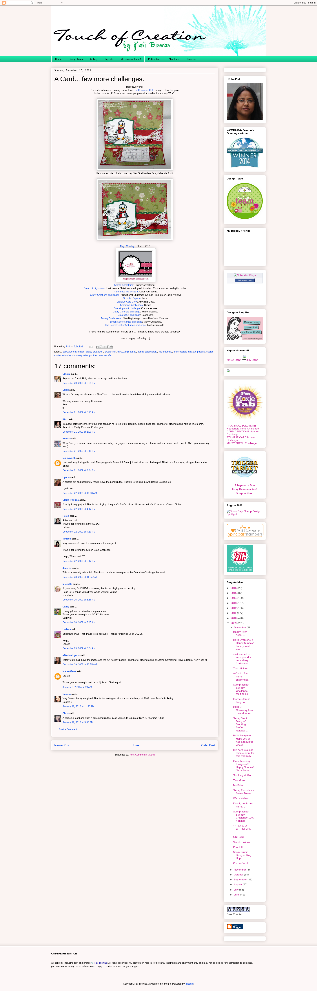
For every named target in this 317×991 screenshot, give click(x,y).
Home (58, 59)
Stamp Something (123, 285)
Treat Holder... (241, 668)
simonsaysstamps (82, 355)
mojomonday (165, 351)
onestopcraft (180, 351)
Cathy (66, 606)
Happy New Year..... (240, 633)
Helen (66, 516)
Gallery (94, 59)
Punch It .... (239, 847)
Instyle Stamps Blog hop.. (241, 700)
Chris (66, 713)
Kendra (67, 438)
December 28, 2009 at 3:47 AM (79, 622)
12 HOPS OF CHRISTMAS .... (242, 829)
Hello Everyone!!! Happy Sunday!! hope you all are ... (243, 644)
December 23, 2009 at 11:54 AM (80, 577)
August (238, 884)
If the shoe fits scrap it (126, 291)
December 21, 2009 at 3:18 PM (79, 451)
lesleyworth (69, 458)
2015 (234, 592)
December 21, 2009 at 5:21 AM (79, 412)
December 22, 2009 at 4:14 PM (79, 509)
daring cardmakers (147, 351)
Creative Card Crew (127, 301)
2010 (234, 618)
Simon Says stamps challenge (126, 321)
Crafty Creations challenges (104, 295)
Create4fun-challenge (129, 315)
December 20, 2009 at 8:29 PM (79, 383)
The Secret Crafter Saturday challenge (125, 325)
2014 (234, 597)
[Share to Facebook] (108, 347)
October (239, 874)
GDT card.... (240, 836)
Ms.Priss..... (240, 785)
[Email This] (97, 347)
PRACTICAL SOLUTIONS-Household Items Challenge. (243, 427)
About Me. (174, 59)
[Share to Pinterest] (111, 347)
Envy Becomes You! (244, 489)
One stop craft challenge (127, 308)
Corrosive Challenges (131, 305)
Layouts (109, 59)
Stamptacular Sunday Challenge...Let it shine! (243, 816)
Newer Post (62, 745)
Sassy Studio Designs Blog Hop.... (242, 855)
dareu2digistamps (126, 351)
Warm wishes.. (241, 798)
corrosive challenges (74, 351)
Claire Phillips (71, 500)
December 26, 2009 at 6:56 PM (79, 599)
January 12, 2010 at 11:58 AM (78, 706)
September (240, 879)
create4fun (110, 351)
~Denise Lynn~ (71, 655)
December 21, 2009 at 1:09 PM (79, 431)
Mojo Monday (127, 246)
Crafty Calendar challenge (126, 311)
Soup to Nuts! (245, 493)
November (240, 869)
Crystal (66, 374)
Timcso (67, 538)
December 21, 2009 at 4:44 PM (79, 470)
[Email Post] (91, 346)
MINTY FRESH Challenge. (242, 443)
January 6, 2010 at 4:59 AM (77, 687)
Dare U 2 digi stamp (94, 288)
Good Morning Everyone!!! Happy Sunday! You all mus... (243, 766)
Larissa (67, 629)
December (240, 627)
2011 (234, 612)
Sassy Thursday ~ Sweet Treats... (243, 792)
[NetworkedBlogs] (245, 275)
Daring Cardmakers (111, 318)
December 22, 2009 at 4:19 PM (79, 531)
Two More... (240, 780)
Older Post (208, 745)
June (237, 894)
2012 (234, 608)
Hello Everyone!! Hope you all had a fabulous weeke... (243, 740)
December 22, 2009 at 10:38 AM (80, 493)
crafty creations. (94, 351)
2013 (234, 603)
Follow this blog (245, 280)
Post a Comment (68, 729)
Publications (154, 59)
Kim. (65, 419)
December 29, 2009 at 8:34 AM (79, 648)
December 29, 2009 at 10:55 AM (80, 664)
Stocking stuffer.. (242, 775)
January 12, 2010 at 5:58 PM (78, 722)
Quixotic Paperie (132, 298)
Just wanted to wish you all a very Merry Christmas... (242, 659)
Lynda (66, 477)
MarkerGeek (69, 671)
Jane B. (67, 568)
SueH (66, 390)
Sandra (67, 694)
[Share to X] (104, 347)
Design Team (76, 59)
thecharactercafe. (102, 355)
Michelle (67, 584)
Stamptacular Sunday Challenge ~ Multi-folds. (241, 689)
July (236, 889)
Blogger (189, 983)
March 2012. (234, 359)
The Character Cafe (143, 90)
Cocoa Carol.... (242, 863)
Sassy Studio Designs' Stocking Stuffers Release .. (240, 724)
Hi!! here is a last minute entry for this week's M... (243, 753)
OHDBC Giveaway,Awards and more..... (243, 710)
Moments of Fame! (131, 59)
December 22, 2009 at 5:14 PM (79, 561)
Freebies (191, 59)
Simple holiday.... (243, 842)
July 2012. (252, 359)
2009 (234, 623)
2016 (234, 588)
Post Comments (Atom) (142, 754)
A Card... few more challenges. (241, 676)
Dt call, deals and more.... (243, 805)
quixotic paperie (196, 351)
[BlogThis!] (101, 347)
